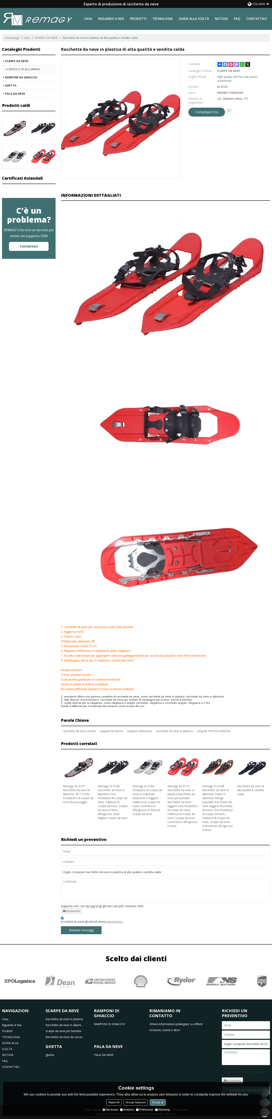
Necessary (112, 1109)
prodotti (138, 19)
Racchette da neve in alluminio (65, 1025)
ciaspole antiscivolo (139, 731)
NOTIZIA (221, 19)
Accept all (157, 1102)
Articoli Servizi (114, 921)
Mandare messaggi (81, 930)
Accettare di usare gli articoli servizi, (91, 921)
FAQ (237, 19)
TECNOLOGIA (163, 19)
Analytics (128, 1109)
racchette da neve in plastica (174, 731)
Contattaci (29, 246)
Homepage (12, 38)
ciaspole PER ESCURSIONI (213, 731)
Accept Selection (136, 1102)
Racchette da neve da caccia (64, 1037)
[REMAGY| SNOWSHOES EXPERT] (38, 19)
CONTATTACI (256, 19)
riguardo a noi (111, 19)
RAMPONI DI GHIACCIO (109, 1024)
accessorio (73, 911)
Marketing (164, 1109)
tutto (27, 38)
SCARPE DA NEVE (46, 38)
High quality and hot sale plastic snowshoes (237, 79)
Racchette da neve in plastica (64, 1019)
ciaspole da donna (111, 731)
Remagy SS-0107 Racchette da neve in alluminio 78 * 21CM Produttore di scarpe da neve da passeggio (78, 794)
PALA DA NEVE (103, 1055)
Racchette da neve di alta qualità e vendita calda (250, 790)
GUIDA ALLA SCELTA (194, 19)
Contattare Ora (206, 112)
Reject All (114, 1102)
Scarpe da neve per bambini (63, 1031)
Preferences (146, 1109)
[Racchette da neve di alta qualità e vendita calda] (252, 766)
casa (88, 19)
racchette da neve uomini (79, 731)
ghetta (50, 1055)
